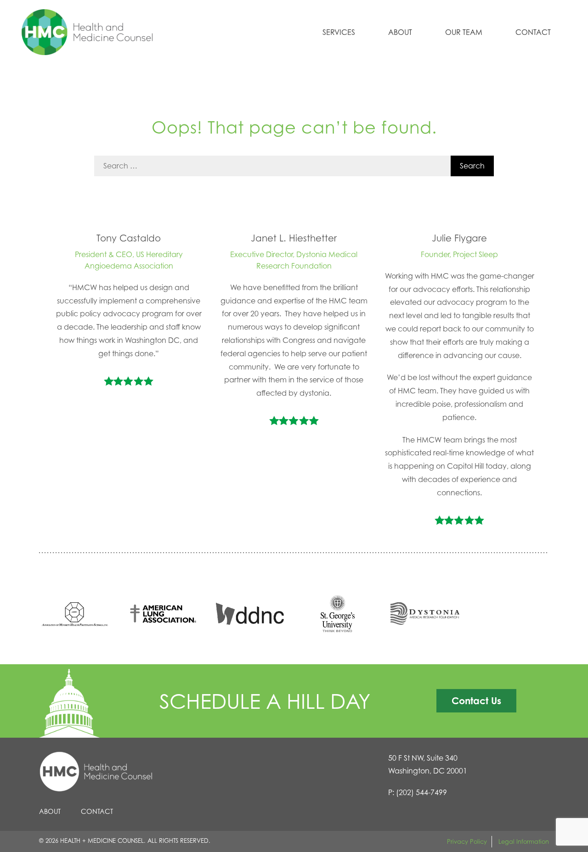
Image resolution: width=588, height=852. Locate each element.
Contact (533, 32)
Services (338, 32)
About (400, 32)
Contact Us (476, 700)
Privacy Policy (467, 841)
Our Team (463, 32)
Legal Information (523, 841)
